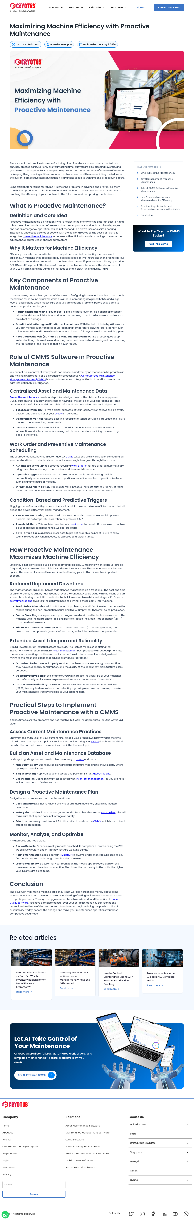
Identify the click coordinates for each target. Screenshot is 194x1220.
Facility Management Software (83, 1146)
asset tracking (101, 773)
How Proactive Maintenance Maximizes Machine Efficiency (156, 199)
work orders (78, 465)
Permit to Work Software (80, 1167)
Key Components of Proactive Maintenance (157, 180)
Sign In (140, 7)
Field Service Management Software (87, 1153)
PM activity (66, 855)
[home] (23, 7)
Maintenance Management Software (87, 1132)
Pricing (6, 1139)
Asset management (65, 650)
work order (77, 524)
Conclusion (147, 215)
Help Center (9, 1153)
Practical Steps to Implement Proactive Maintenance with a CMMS (160, 208)
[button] (55, 7)
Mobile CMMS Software (79, 1160)
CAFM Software (74, 1139)
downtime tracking (21, 601)
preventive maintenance (37, 236)
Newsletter (9, 1167)
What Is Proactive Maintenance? (158, 172)
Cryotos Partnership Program (20, 1146)
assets (59, 413)
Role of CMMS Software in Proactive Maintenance (159, 190)
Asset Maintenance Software (82, 1125)
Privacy (6, 1174)
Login (5, 1160)
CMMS (69, 456)
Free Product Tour (169, 7)
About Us (7, 1132)
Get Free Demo (158, 244)
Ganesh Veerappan (61, 44)
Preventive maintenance (24, 397)
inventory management (90, 779)
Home (6, 1125)
